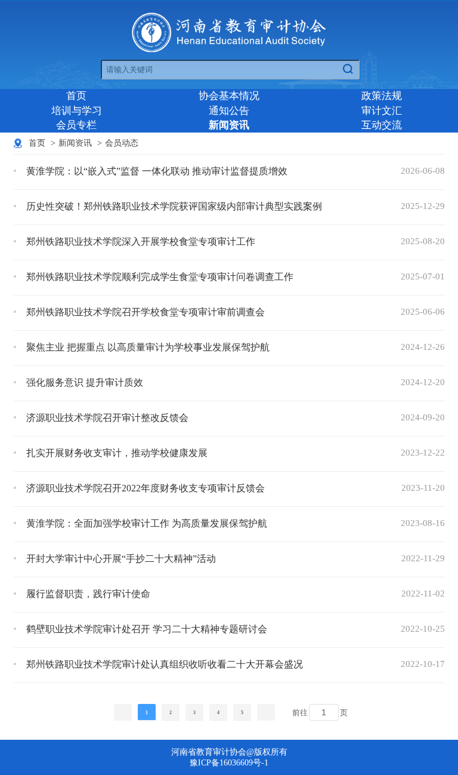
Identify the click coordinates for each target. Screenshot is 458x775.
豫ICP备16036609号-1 (229, 762)
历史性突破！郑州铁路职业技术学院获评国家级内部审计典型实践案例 (174, 206)
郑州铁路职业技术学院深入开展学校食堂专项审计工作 (140, 241)
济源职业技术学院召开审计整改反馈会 (107, 418)
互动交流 (381, 125)
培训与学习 (76, 110)
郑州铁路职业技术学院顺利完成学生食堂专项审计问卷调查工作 (159, 277)
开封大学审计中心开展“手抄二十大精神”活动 (121, 558)
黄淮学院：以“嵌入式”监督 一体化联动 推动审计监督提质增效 (156, 171)
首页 (76, 96)
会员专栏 (76, 125)
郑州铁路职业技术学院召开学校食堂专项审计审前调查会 (145, 312)
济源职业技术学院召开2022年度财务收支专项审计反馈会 (145, 488)
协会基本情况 (229, 96)
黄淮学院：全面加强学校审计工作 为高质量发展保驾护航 (146, 523)
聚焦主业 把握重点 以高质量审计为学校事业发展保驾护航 (148, 347)
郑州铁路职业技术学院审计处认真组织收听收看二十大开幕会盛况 (164, 664)
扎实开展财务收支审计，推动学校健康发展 (117, 453)
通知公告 (229, 110)
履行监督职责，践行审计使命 (88, 594)
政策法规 (381, 96)
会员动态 (121, 143)
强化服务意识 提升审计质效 (84, 382)
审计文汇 (381, 110)
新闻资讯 (229, 125)
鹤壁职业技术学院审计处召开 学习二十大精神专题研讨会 (146, 629)
